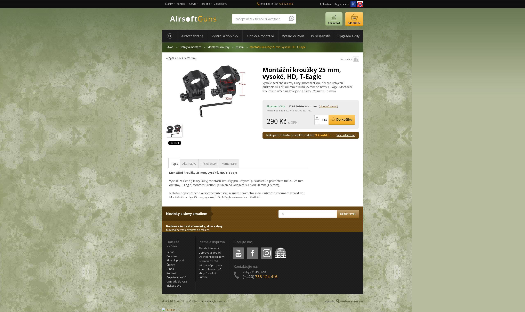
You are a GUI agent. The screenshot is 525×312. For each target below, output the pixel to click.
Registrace (340, 4)
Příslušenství (209, 164)
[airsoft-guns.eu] (353, 4)
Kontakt (181, 4)
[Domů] (170, 36)
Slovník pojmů (175, 260)
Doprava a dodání (210, 252)
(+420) (282, 4)
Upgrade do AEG (177, 281)
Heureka (279, 248)
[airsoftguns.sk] (360, 4)
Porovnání (346, 59)
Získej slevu (220, 4)
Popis (174, 164)
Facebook (252, 248)
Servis (192, 4)
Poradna (205, 4)
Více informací (328, 106)
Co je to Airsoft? (176, 277)
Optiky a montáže (190, 47)
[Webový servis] (349, 301)
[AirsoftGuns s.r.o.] (193, 19)
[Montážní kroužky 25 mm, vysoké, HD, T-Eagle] (212, 93)
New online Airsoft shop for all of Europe (210, 273)
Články (169, 4)
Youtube (237, 248)
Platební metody (209, 248)
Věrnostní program (210, 265)
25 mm (240, 47)
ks (325, 119)
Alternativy (189, 164)
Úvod (170, 47)
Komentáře (229, 164)
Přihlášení (325, 4)
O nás (170, 269)
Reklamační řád (208, 261)
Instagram (266, 248)
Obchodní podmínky (211, 257)
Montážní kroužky (218, 47)
